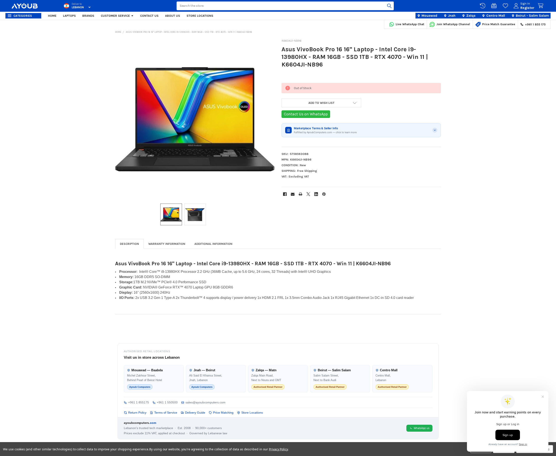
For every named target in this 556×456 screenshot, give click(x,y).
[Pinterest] (324, 194)
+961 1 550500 (167, 402)
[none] (195, 119)
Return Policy (137, 412)
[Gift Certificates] (495, 5)
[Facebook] (284, 194)
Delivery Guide (195, 412)
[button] (321, 103)
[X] (308, 194)
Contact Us (149, 16)
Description (129, 244)
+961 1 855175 (138, 402)
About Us (172, 16)
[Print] (300, 194)
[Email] (292, 194)
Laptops (69, 16)
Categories (22, 16)
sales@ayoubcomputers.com (205, 402)
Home (52, 16)
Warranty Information (166, 244)
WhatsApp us (421, 428)
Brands (88, 16)
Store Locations (200, 16)
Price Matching (223, 412)
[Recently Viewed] (483, 5)
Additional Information (213, 244)
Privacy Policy (278, 449)
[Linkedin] (316, 194)
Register (527, 8)
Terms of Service (165, 412)
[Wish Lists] (506, 5)
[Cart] (541, 5)
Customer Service (115, 16)
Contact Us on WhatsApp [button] (306, 114)
